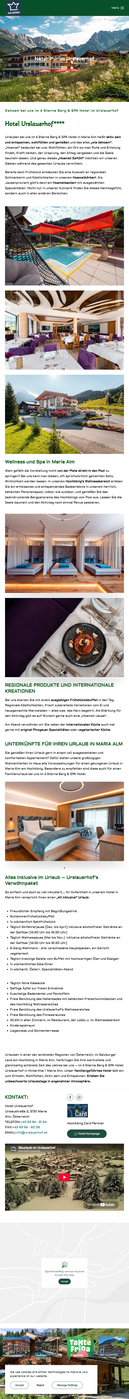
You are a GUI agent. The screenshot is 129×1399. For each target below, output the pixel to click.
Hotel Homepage (89, 1134)
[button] (118, 8)
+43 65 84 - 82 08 (26, 1127)
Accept (64, 1281)
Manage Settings (67, 1385)
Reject (40, 1385)
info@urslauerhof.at (31, 1133)
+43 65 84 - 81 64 (33, 1122)
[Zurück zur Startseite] (14, 8)
